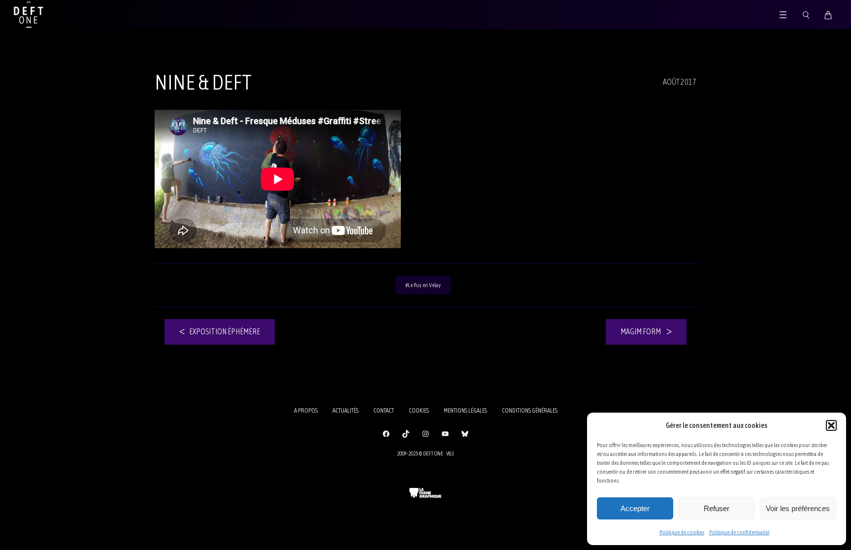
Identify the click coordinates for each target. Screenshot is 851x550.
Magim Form (641, 331)
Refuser (716, 508)
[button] (831, 425)
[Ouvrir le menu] (783, 15)
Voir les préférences (798, 508)
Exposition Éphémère (224, 331)
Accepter (635, 508)
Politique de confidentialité (739, 532)
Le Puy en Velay (424, 285)
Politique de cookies (681, 532)
